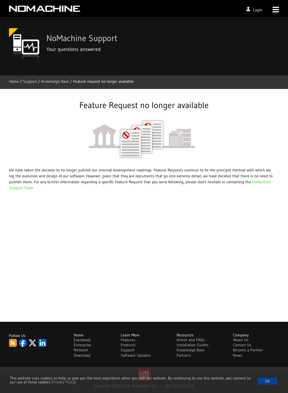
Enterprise (82, 344)
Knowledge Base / (57, 81)
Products (128, 344)
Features (128, 339)
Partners (184, 355)
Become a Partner (248, 349)
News (237, 355)
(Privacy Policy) (63, 382)
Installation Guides (192, 344)
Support (30, 81)
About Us (240, 339)
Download (82, 355)
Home (14, 81)
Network (81, 349)
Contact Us (242, 344)
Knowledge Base (190, 349)
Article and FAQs (190, 339)
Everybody (82, 339)
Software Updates (136, 355)
